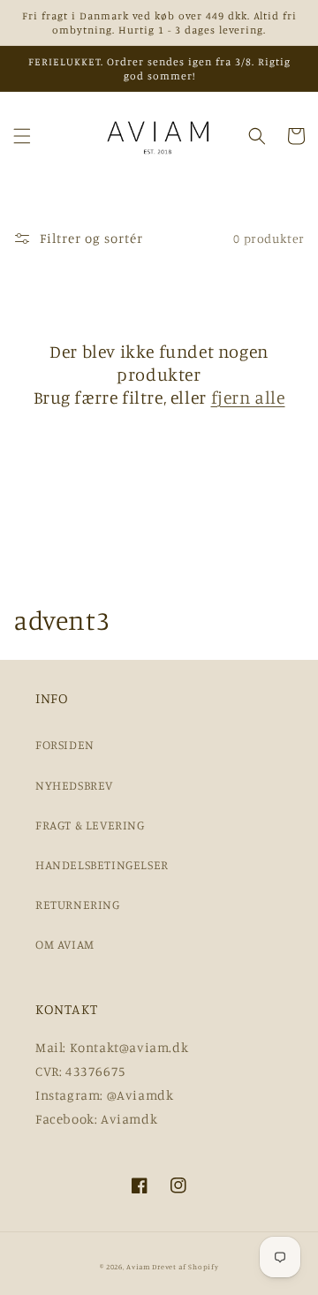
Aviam (138, 1266)
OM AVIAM (65, 943)
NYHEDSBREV (74, 784)
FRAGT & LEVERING (90, 824)
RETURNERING (77, 904)
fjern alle (248, 397)
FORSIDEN (65, 744)
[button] (22, 136)
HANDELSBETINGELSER (102, 864)
